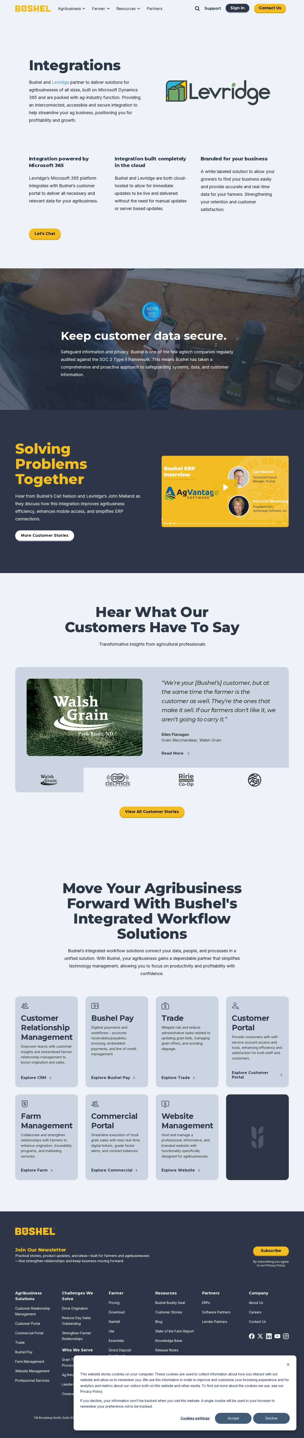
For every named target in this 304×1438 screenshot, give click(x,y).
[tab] (49, 780)
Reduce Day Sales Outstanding (76, 1321)
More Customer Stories (44, 535)
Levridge (60, 82)
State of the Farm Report (174, 1331)
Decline (271, 1418)
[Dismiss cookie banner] (288, 1365)
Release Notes (166, 1350)
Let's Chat (45, 233)
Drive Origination (75, 1308)
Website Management (32, 1371)
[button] (72, 8)
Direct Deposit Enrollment (120, 1353)
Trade (20, 1342)
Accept (233, 1418)
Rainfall (114, 1322)
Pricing (114, 1303)
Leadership (71, 1384)
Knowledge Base (168, 1341)
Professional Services (32, 1380)
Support (212, 8)
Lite (111, 1331)
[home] (33, 8)
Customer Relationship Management (32, 1311)
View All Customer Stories (152, 811)
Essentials (116, 1341)
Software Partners (216, 1312)
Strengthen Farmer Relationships (76, 1336)
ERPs (206, 1303)
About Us (256, 1303)
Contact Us (270, 8)
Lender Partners (214, 1322)
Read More (173, 753)
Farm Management (29, 1361)
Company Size (73, 1394)
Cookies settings (195, 1418)
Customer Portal (27, 1323)
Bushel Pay (24, 1352)
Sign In (237, 8)
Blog (158, 1322)
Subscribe (271, 1250)
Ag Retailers (71, 1375)
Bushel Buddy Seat (170, 1303)
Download (117, 1312)
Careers (255, 1312)
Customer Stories (168, 1312)
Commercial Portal (29, 1333)
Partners (154, 8)
